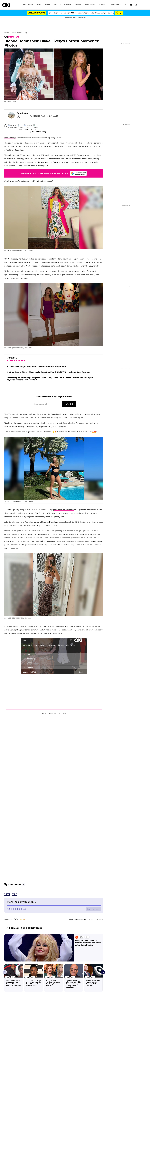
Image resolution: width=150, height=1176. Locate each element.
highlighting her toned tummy (23, 630)
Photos (13, 33)
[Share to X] (20, 125)
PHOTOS (67, 5)
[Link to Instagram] (131, 4)
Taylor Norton (22, 113)
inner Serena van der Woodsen (45, 414)
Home (6, 33)
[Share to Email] (36, 125)
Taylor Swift (44, 427)
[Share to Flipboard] (28, 125)
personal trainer (41, 522)
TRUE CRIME (90, 5)
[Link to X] (136, 4)
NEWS (39, 5)
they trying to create (44, 541)
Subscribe (115, 5)
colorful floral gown (59, 259)
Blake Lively (22, 33)
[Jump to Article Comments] (5, 125)
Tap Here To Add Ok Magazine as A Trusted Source (44, 173)
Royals (57, 5)
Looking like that (13, 423)
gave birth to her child (63, 510)
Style (47, 5)
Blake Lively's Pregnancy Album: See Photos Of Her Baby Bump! (36, 366)
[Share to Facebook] (12, 125)
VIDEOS (78, 5)
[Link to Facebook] (125, 4)
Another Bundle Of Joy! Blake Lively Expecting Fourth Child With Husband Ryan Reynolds (48, 372)
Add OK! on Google (39, 132)
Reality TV (28, 5)
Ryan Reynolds (16, 150)
